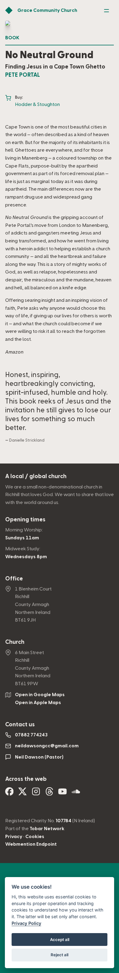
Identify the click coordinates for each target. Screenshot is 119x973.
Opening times (25, 520)
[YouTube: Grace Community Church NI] (62, 793)
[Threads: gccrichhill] (49, 793)
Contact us (20, 725)
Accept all (59, 939)
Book (12, 37)
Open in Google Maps (40, 694)
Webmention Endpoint (31, 844)
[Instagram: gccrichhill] (36, 793)
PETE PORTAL (22, 75)
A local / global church (36, 476)
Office (14, 579)
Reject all (59, 954)
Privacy (13, 836)
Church (14, 642)
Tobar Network (47, 828)
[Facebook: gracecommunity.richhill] (9, 793)
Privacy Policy (26, 923)
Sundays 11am (22, 537)
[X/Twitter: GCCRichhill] (22, 793)
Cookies (34, 836)
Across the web (26, 779)
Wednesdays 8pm (26, 556)
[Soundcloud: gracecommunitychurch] (76, 793)
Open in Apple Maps (38, 702)
